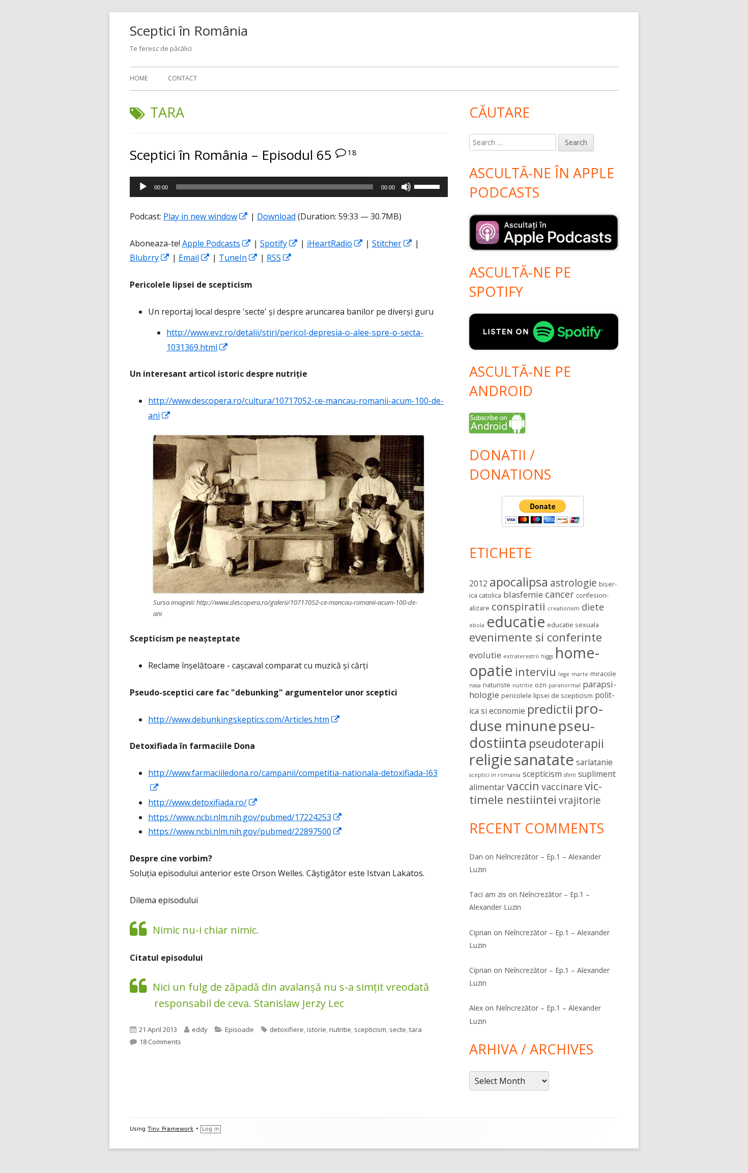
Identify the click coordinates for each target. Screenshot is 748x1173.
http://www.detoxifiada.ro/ (203, 802)
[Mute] (406, 187)
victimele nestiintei (535, 792)
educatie (515, 621)
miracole (603, 673)
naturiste (496, 684)
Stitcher (392, 243)
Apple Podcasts (216, 243)
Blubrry (150, 257)
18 (352, 152)
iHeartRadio (335, 243)
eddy (200, 1029)
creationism (564, 608)
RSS (279, 257)
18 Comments (160, 1041)
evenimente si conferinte (535, 637)
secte (397, 1029)
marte (579, 674)
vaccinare (562, 786)
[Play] (143, 187)
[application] (289, 187)
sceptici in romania (495, 774)
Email (194, 257)
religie (490, 759)
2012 (478, 583)
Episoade (239, 1029)
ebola (476, 625)
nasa (475, 685)
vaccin (523, 785)
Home (139, 78)
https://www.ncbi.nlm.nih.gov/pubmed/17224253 (245, 817)
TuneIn (238, 257)
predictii (550, 709)
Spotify (279, 243)
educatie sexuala (573, 624)
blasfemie (523, 594)
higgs (547, 656)
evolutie (485, 655)
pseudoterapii (566, 743)
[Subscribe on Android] (497, 422)
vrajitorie (580, 800)
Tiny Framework (170, 1129)
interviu (535, 671)
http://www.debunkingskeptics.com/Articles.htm (244, 719)
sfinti (570, 774)
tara (415, 1029)
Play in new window (205, 216)
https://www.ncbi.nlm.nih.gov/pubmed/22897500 (245, 831)
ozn (540, 684)
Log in (210, 1129)
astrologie (573, 583)
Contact (182, 78)
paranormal (565, 685)
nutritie (340, 1029)
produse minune (536, 717)
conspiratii (518, 606)
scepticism (370, 1029)
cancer (559, 594)
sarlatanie (594, 762)
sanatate (544, 759)
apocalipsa (519, 582)
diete (593, 607)
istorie (316, 1029)
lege (563, 674)
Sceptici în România (189, 30)
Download (276, 216)
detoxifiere (287, 1029)
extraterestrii (521, 656)
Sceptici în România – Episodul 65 (231, 155)
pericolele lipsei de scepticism (547, 695)
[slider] (428, 186)
